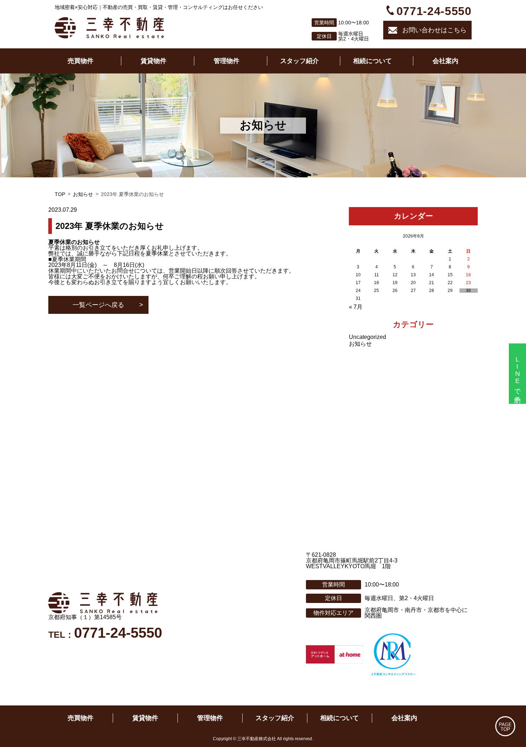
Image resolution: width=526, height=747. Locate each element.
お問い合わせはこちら (434, 30)
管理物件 (226, 60)
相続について (372, 60)
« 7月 (355, 307)
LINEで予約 (517, 373)
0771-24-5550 (434, 11)
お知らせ (83, 194)
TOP (60, 194)
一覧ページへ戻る (98, 304)
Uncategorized (367, 337)
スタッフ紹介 (299, 60)
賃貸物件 (153, 60)
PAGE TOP (505, 727)
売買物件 (80, 60)
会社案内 (445, 60)
